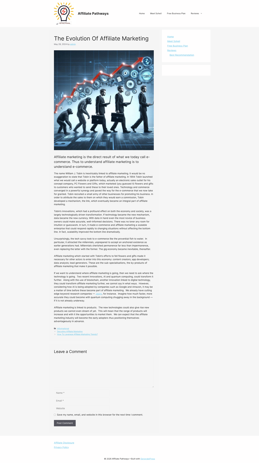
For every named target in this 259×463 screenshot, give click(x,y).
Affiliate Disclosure (64, 442)
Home (142, 13)
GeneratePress (148, 458)
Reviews (195, 13)
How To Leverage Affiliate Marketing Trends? (77, 334)
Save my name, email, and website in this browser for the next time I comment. (100, 414)
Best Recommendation (182, 55)
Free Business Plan (176, 13)
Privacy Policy (61, 447)
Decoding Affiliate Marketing (70, 331)
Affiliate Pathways (93, 13)
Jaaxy (99, 293)
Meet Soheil (156, 13)
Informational (63, 328)
